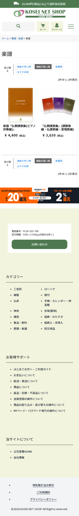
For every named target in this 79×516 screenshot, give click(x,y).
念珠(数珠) (50, 311)
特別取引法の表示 (43, 485)
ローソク (49, 289)
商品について (22, 387)
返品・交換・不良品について (31, 393)
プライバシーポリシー (43, 499)
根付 (47, 295)
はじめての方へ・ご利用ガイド (32, 369)
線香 (16, 295)
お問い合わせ (39, 244)
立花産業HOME (23, 451)
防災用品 (49, 328)
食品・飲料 (20, 322)
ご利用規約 (43, 492)
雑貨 (16, 317)
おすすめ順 (23, 72)
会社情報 (19, 457)
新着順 (58, 66)
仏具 (16, 301)
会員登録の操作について (28, 399)
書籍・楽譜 (17, 38)
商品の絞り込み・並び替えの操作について (39, 405)
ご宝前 (18, 289)
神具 (16, 311)
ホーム (5, 38)
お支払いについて (24, 375)
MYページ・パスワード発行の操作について (40, 410)
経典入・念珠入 (53, 322)
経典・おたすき (53, 317)
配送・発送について (26, 381)
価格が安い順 (24, 66)
